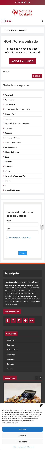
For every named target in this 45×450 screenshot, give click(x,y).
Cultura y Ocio (10, 114)
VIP (6, 185)
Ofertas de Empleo (12, 152)
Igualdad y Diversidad (13, 142)
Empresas (8, 133)
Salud (7, 157)
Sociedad (8, 161)
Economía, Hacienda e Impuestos (17, 123)
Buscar (6, 71)
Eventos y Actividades (13, 138)
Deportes (8, 119)
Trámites (8, 171)
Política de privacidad (19, 447)
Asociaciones (10, 100)
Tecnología (9, 166)
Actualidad (9, 95)
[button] (41, 406)
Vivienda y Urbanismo (13, 190)
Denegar (22, 435)
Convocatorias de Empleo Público (17, 109)
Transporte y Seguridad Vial (15, 176)
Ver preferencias (22, 442)
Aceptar (22, 429)
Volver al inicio (23, 61)
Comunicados (10, 104)
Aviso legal (30, 447)
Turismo (8, 180)
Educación (9, 128)
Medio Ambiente (11, 147)
